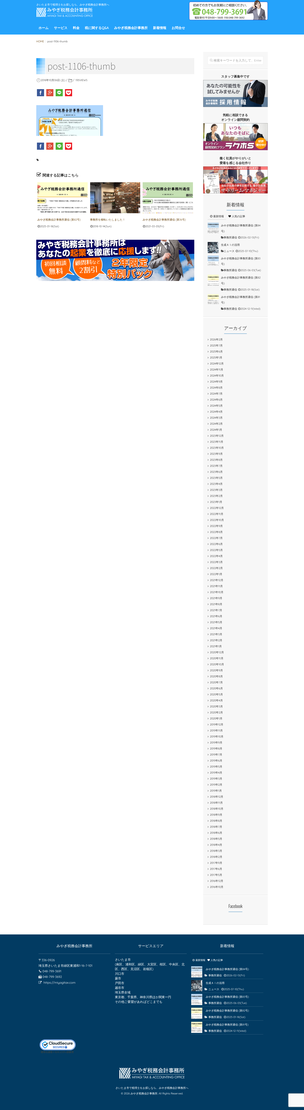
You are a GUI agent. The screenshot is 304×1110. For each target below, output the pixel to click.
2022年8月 (216, 532)
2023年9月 (216, 453)
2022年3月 (216, 562)
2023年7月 (216, 465)
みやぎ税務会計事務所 (131, 28)
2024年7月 (216, 393)
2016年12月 (216, 881)
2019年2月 (216, 784)
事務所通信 (230, 237)
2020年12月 (217, 652)
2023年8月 (216, 459)
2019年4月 (216, 772)
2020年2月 (216, 712)
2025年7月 (216, 345)
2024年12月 (217, 363)
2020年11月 (216, 658)
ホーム (44, 28)
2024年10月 (217, 375)
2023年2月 (216, 496)
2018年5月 (216, 838)
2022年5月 (216, 550)
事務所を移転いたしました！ (107, 219)
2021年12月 (216, 580)
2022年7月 (216, 538)
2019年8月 (216, 748)
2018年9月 (216, 814)
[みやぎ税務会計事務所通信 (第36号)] (168, 197)
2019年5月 (216, 766)
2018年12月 (216, 796)
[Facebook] (41, 92)
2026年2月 (216, 339)
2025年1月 (216, 357)
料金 (76, 28)
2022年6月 (216, 544)
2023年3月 (216, 490)
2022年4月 (216, 556)
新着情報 (159, 28)
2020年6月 (216, 688)
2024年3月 (216, 417)
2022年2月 (216, 568)
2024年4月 (216, 411)
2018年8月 (216, 820)
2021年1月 (216, 646)
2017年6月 (216, 868)
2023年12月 (217, 435)
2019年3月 (216, 778)
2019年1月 (216, 790)
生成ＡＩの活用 (230, 244)
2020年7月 (216, 682)
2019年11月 (216, 730)
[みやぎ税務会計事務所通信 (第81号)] (213, 299)
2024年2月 (216, 423)
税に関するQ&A (97, 28)
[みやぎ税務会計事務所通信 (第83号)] (213, 261)
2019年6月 (216, 760)
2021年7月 (216, 610)
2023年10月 (217, 447)
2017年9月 (216, 862)
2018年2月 (216, 856)
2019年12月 (216, 724)
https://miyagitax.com (59, 983)
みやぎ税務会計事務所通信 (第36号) (164, 219)
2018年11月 (216, 802)
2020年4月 (216, 700)
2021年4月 (216, 628)
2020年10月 (217, 664)
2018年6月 (216, 832)
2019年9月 (216, 742)
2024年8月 (216, 387)
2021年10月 (216, 592)
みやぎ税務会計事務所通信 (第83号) (227, 996)
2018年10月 (216, 808)
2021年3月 (216, 634)
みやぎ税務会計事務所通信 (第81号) (227, 1024)
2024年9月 (216, 381)
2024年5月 (216, 405)
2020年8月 (216, 676)
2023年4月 (216, 483)
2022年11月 (216, 514)
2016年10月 (216, 887)
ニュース (229, 251)
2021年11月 (216, 586)
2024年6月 (216, 399)
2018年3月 (216, 850)
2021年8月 (216, 604)
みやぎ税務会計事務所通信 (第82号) (59, 219)
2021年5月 (216, 622)
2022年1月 (216, 574)
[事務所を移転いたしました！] (115, 197)
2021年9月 (216, 598)
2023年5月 (216, 477)
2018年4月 (216, 844)
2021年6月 (216, 616)
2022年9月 (216, 526)
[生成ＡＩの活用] (213, 247)
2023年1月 (216, 502)
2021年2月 (216, 640)
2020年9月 (216, 670)
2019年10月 (216, 736)
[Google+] (50, 92)
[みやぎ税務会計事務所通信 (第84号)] (213, 228)
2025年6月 (216, 351)
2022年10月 (217, 520)
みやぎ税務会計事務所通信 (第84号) (227, 969)
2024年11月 (216, 369)
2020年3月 (216, 706)
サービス (61, 28)
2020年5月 (216, 694)
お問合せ (178, 28)
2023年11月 (216, 441)
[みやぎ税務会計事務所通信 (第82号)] (62, 197)
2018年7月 (216, 826)
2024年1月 (216, 429)
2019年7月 (216, 754)
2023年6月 (216, 471)
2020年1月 (216, 718)
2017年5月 (216, 875)
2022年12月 (217, 508)
